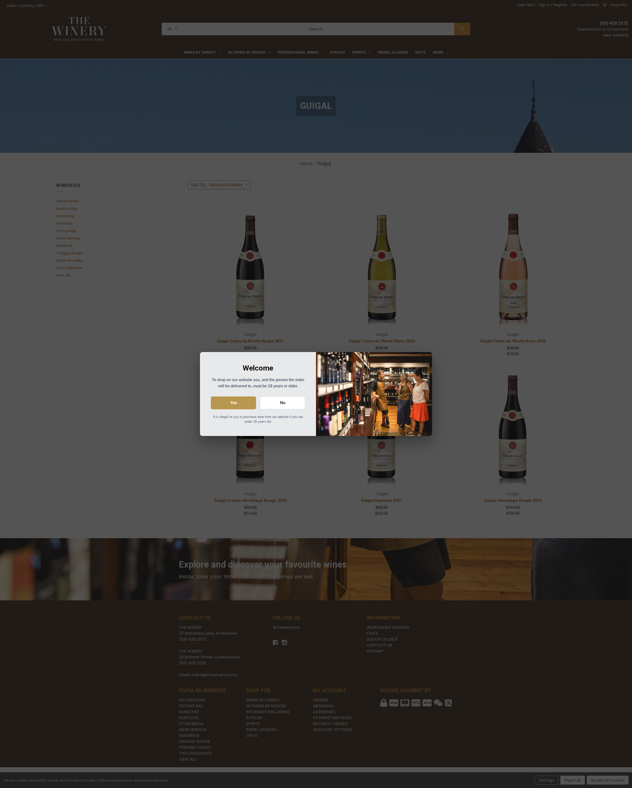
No (282, 402)
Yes (233, 402)
